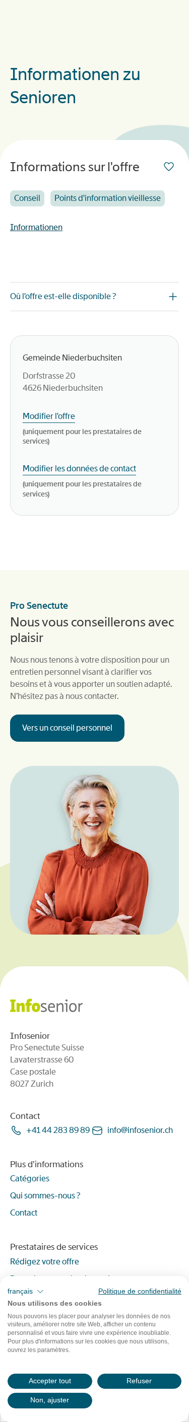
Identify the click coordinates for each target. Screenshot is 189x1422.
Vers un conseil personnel (67, 728)
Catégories (29, 1178)
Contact (23, 1212)
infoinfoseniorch (140, 1130)
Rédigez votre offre (44, 1261)
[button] (26, 1292)
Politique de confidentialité (139, 1291)
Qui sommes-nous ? (45, 1195)
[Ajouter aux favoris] (171, 167)
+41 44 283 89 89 (58, 1130)
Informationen (36, 227)
